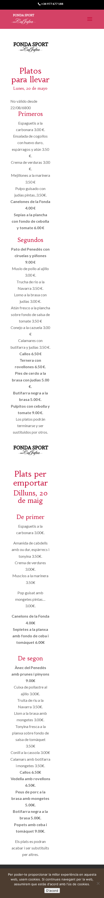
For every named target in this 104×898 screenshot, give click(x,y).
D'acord (52, 890)
